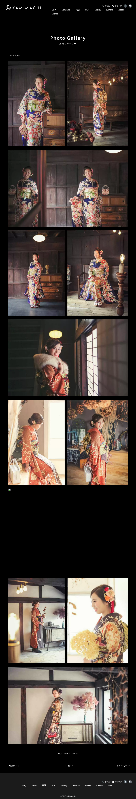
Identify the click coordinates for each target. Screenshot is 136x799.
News (34, 785)
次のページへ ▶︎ (123, 766)
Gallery (98, 10)
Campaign (66, 10)
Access (121, 10)
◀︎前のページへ (14, 766)
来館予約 (118, 6)
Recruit (111, 785)
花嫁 (78, 10)
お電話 (107, 6)
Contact (55, 14)
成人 (87, 10)
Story (54, 10)
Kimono (109, 10)
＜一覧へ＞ (69, 766)
